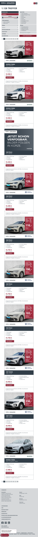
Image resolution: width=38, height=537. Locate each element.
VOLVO (30, 534)
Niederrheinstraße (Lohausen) (7, 494)
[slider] (2, 17)
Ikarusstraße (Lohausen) (6, 496)
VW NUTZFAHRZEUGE (24, 534)
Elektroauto (5, 23)
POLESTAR (11, 534)
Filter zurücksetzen (27, 35)
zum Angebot (9, 77)
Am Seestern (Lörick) (5, 498)
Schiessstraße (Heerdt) (5, 495)
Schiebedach (23, 30)
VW (18, 534)
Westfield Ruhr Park (23, 499)
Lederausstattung (24, 28)
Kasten (22, 16)
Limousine (23, 19)
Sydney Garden (22, 503)
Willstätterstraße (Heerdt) (6, 499)
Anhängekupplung (24, 26)
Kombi (22, 18)
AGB (2, 507)
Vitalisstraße (21, 496)
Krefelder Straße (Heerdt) (6, 493)
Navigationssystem (24, 29)
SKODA (15, 534)
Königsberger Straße (23, 493)
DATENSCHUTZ (4, 513)
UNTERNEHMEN (4, 505)
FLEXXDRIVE (17, 532)
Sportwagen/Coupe (25, 20)
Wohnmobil (23, 23)
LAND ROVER (30, 532)
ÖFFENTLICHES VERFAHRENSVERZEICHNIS (9, 515)
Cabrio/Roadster (24, 13)
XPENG (33, 534)
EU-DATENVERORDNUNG (6, 517)
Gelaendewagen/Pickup (25, 14)
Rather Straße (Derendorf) (6, 497)
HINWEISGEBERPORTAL (6, 519)
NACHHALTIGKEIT (4, 509)
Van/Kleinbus (23, 22)
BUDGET (10, 16)
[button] (5, 535)
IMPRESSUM (3, 511)
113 (17, 38)
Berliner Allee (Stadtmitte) (6, 501)
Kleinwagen (23, 17)
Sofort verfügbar (6, 22)
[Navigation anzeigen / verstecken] (36, 3)
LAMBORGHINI (24, 532)
